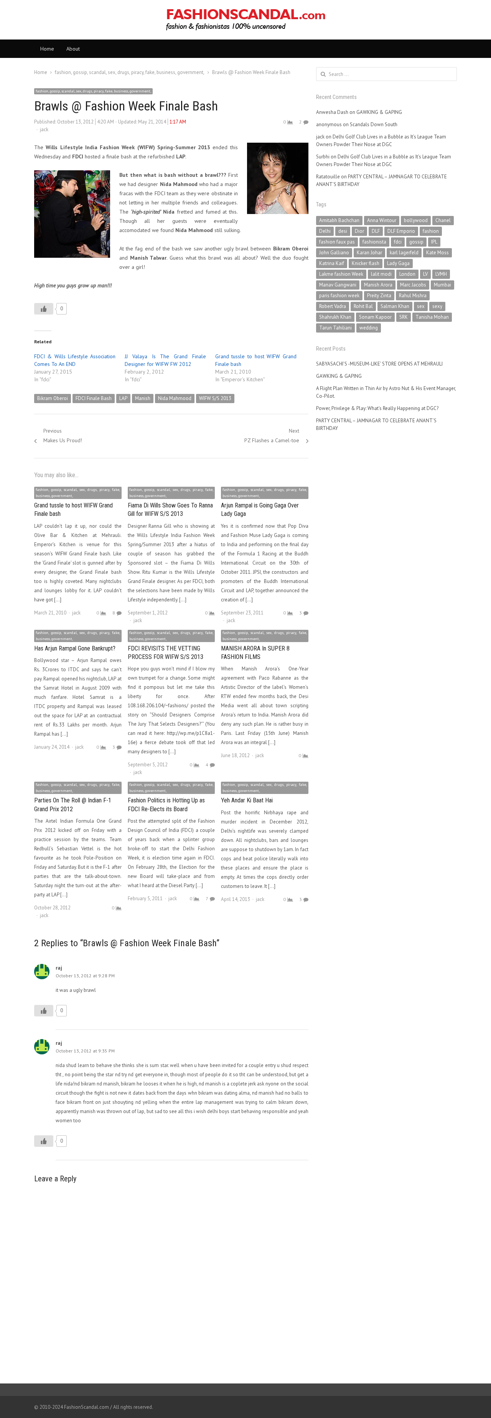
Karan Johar (369, 252)
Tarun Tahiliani (335, 327)
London (407, 274)
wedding (368, 327)
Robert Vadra (332, 306)
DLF (376, 231)
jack (44, 129)
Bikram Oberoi (52, 398)
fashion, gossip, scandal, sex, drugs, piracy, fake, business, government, (93, 91)
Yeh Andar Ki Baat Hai (247, 800)
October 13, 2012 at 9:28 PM (85, 975)
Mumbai (442, 285)
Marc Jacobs (413, 285)
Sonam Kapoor (375, 317)
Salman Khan (395, 306)
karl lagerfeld (404, 252)
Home (47, 48)
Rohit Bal (363, 306)
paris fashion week (339, 295)
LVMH (441, 274)
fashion (431, 231)
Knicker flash (365, 263)
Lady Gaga (398, 263)
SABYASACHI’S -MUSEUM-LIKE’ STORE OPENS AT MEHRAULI (379, 364)
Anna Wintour (381, 220)
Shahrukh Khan (335, 317)
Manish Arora (378, 285)
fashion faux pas (337, 242)
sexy (437, 306)
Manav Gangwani (337, 285)
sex (421, 306)
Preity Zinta (379, 295)
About (73, 48)
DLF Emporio (401, 231)
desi (342, 231)
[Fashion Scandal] (245, 19)
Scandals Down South (373, 124)
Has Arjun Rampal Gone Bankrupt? (74, 648)
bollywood (416, 220)
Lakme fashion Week (341, 274)
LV (425, 274)
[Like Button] (43, 309)
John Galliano (334, 252)
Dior (359, 231)
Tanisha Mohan (432, 317)
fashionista (374, 242)
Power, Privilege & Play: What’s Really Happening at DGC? (377, 408)
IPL (434, 242)
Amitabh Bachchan (339, 220)
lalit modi (381, 274)
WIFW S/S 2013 (215, 398)
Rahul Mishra (413, 295)
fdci (398, 242)
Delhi (325, 231)
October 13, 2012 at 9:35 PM (85, 1051)
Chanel (443, 220)
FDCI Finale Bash (94, 398)
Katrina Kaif (331, 263)
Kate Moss (437, 252)
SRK (403, 317)
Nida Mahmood (174, 398)
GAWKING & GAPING (379, 112)
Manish (142, 398)
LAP (123, 398)
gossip (416, 242)
